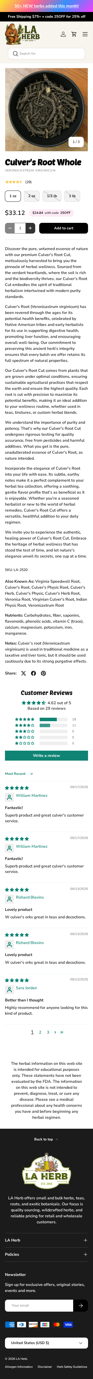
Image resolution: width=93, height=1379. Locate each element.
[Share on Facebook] (33, 673)
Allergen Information (19, 1367)
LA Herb (21, 1359)
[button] (74, 34)
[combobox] (46, 53)
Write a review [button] (46, 755)
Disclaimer (45, 1367)
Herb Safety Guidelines (72, 1367)
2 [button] (40, 1032)
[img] (17, 788)
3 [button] (48, 1032)
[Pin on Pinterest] (43, 673)
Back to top (44, 1139)
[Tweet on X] (24, 673)
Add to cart (63, 228)
